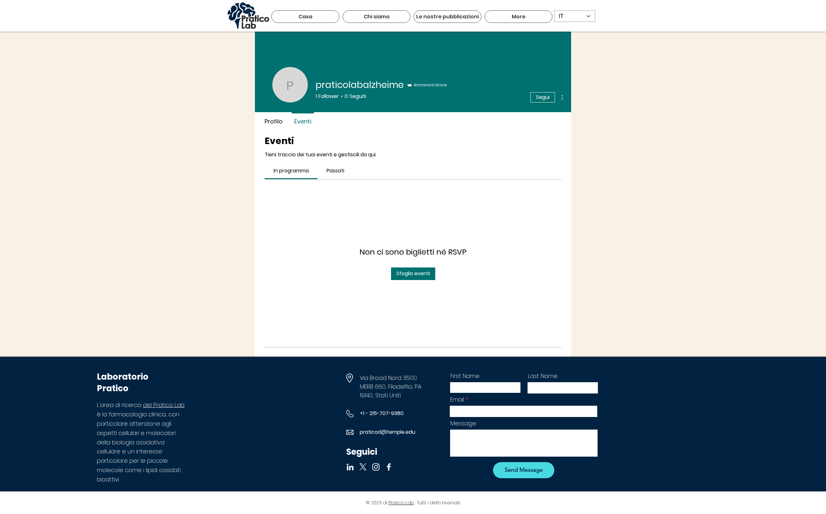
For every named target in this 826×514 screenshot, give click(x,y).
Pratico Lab (401, 502)
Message (463, 423)
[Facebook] (389, 467)
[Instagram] (376, 467)
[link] (291, 170)
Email (457, 399)
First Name (464, 376)
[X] (363, 467)
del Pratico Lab (164, 405)
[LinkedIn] (350, 467)
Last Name (543, 376)
